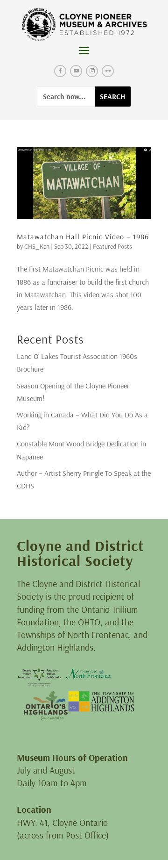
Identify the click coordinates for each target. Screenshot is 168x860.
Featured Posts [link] (112, 246)
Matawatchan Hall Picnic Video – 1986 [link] (83, 236)
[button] (84, 50)
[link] (84, 24)
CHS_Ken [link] (36, 246)
